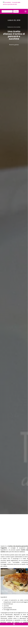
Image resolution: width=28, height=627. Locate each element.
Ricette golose (14, 45)
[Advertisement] (12, 530)
